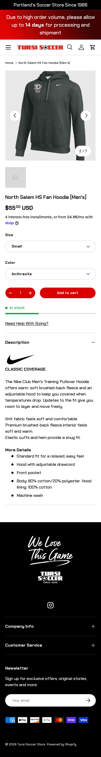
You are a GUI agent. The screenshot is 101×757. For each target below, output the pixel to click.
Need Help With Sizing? (26, 323)
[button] (92, 47)
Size (9, 235)
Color (10, 262)
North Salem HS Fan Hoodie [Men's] (44, 63)
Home (9, 63)
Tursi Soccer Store (31, 744)
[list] (50, 116)
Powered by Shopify (61, 744)
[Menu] (8, 47)
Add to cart (67, 292)
